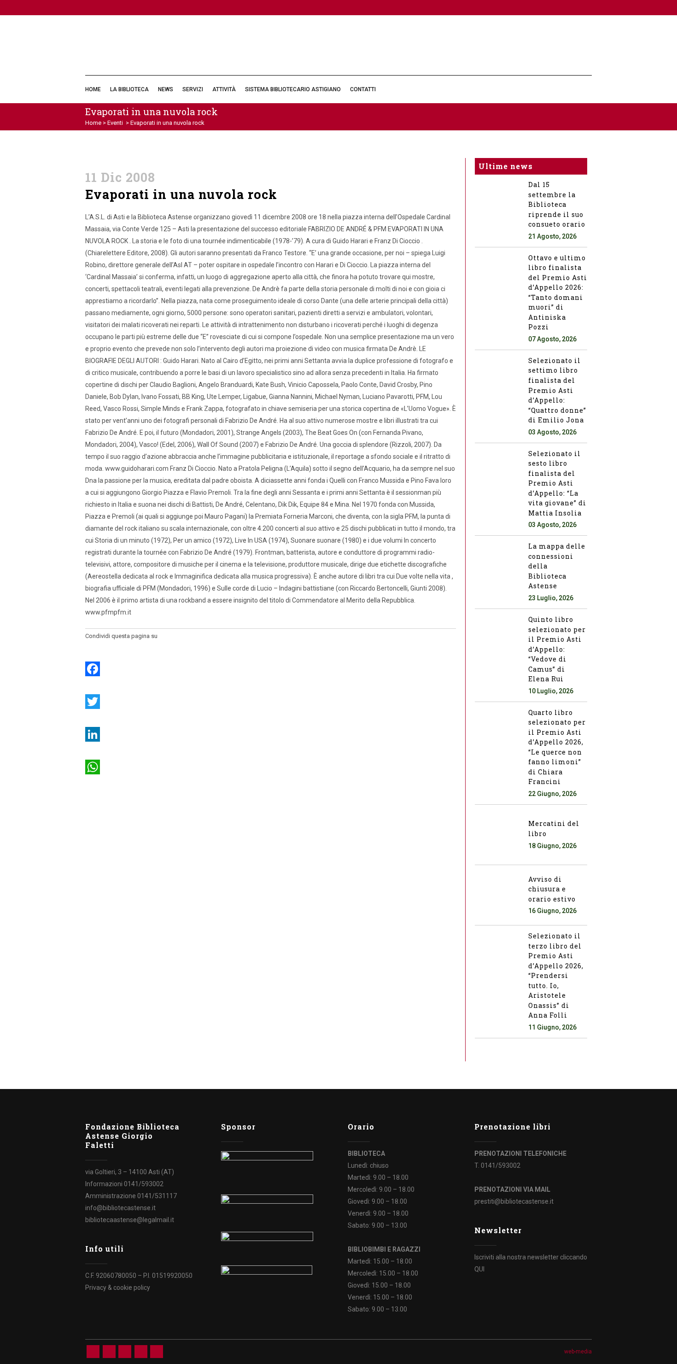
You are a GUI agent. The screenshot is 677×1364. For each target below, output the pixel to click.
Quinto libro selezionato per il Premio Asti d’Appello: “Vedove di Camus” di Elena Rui (557, 649)
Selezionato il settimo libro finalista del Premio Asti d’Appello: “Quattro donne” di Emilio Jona (557, 390)
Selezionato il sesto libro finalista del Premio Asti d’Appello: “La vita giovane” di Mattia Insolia (557, 483)
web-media (578, 1351)
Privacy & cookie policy (117, 1287)
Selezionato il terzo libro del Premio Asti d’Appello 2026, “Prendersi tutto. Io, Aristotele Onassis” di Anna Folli (556, 975)
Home (93, 122)
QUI (479, 1269)
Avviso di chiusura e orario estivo (552, 889)
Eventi (115, 122)
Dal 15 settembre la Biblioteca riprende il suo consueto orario (556, 204)
